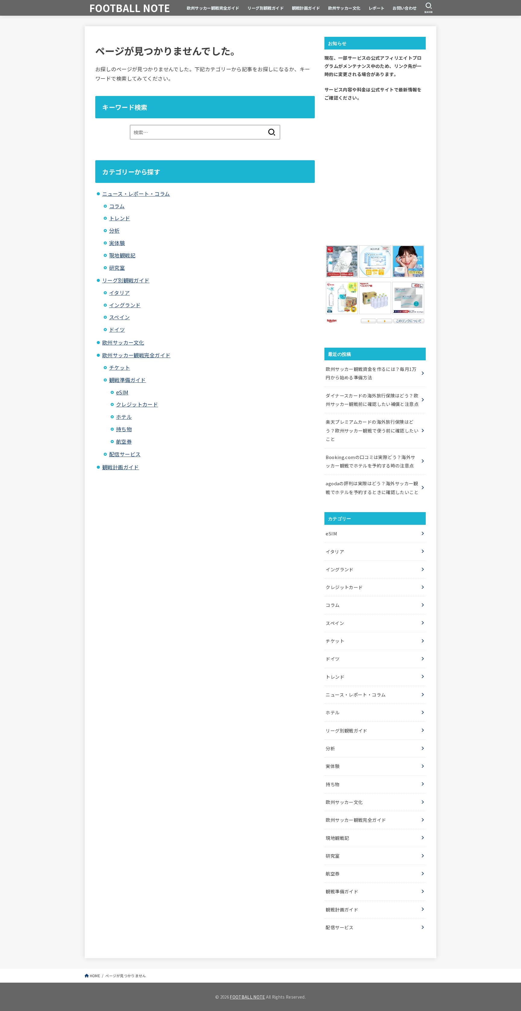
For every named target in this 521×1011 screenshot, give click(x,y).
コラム (117, 206)
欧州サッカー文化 (344, 8)
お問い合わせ (405, 8)
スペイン (119, 317)
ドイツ (117, 329)
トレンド (119, 218)
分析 (114, 230)
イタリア (119, 292)
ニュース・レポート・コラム (136, 193)
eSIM (122, 392)
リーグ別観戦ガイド (265, 8)
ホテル (124, 416)
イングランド (125, 305)
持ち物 (124, 429)
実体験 (117, 243)
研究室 (117, 267)
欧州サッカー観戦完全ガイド (213, 8)
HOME (95, 975)
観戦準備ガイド (127, 380)
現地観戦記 (122, 255)
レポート (376, 8)
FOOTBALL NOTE (129, 8)
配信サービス (125, 454)
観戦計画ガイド (306, 8)
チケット (119, 367)
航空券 (124, 441)
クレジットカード (137, 404)
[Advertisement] (375, 171)
